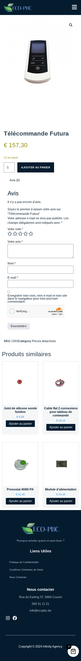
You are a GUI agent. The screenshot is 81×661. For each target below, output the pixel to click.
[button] (74, 7)
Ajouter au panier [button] (20, 423)
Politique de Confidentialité (23, 562)
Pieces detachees (44, 341)
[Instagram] (8, 618)
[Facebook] (15, 618)
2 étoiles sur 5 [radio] (15, 233)
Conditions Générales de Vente (26, 569)
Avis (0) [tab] (15, 180)
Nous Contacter (17, 577)
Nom (12, 263)
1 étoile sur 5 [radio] (10, 233)
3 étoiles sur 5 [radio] (20, 233)
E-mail (13, 277)
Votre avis (15, 241)
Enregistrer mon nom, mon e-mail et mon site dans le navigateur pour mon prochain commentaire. (37, 298)
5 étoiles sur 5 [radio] (31, 233)
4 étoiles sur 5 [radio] (25, 233)
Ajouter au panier (35, 167)
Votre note (15, 229)
